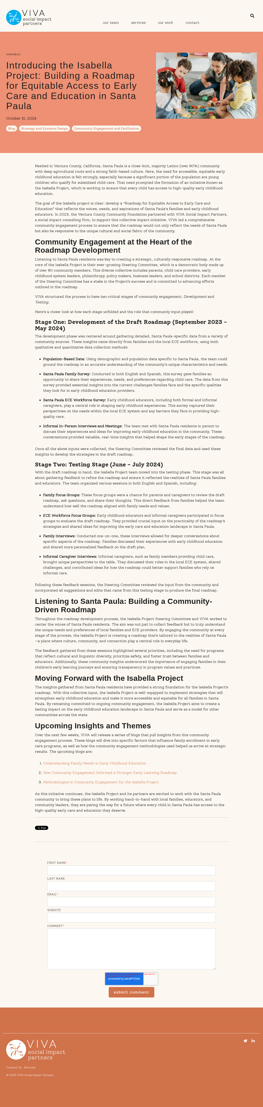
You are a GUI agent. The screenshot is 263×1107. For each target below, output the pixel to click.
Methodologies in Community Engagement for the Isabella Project (101, 782)
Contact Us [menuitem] (14, 1067)
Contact (192, 22)
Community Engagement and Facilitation (106, 128)
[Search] (252, 15)
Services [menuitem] (30, 1067)
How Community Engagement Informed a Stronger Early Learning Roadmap (110, 772)
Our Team (111, 22)
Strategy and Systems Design (44, 128)
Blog (11, 128)
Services (138, 22)
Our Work (165, 22)
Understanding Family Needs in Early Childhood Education (94, 763)
